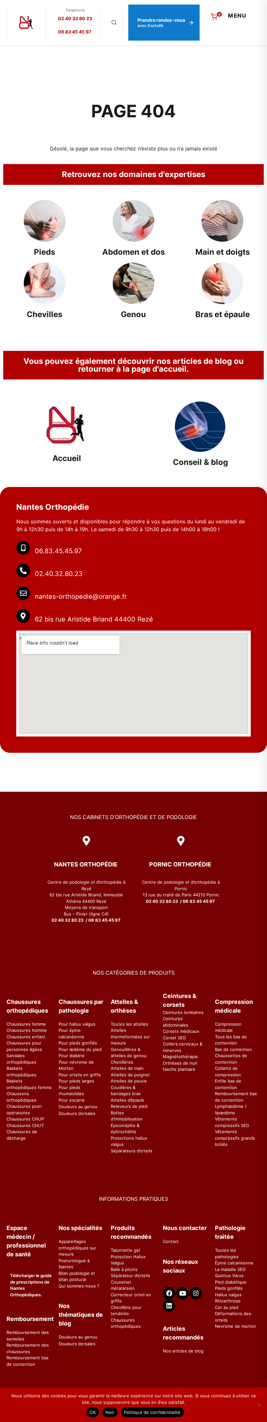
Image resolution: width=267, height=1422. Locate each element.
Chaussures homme (27, 1030)
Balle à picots (124, 1269)
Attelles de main (127, 1068)
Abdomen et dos (133, 252)
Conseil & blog (200, 462)
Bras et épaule (222, 314)
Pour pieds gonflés (78, 1042)
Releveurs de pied (129, 1106)
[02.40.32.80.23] (23, 570)
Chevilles (44, 314)
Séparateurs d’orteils (131, 1150)
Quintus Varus (229, 1275)
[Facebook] (169, 1293)
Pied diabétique (230, 1282)
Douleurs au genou (78, 1106)
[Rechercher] (114, 23)
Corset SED (174, 1037)
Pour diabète (72, 1055)
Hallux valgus (228, 1294)
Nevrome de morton (235, 1326)
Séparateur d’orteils (130, 1275)
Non (109, 1412)
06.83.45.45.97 (58, 551)
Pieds (44, 252)
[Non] (259, 1405)
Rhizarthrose (228, 1300)
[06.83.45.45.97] (23, 548)
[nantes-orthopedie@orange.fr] (23, 593)
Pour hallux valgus (77, 1024)
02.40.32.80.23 (59, 574)
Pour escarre (72, 1100)
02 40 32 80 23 (75, 18)
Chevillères (122, 1062)
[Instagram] (196, 1293)
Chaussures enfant (26, 1036)
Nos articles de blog (183, 1350)
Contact (171, 1241)
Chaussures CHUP (25, 1118)
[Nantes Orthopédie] (26, 23)
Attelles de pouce (129, 1080)
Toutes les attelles (129, 1024)
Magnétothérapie (180, 1056)
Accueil (66, 458)
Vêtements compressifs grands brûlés (235, 1138)
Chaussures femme (26, 1024)
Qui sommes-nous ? (79, 1285)
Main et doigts (222, 252)
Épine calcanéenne (234, 1262)
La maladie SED (230, 1269)
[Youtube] (182, 1293)
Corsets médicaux (181, 1031)
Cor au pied (226, 1307)
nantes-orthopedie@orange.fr (81, 596)
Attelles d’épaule (127, 1100)
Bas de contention (233, 1049)
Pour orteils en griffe (80, 1074)
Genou (133, 314)
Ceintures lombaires (183, 1012)
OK (93, 1412)
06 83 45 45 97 (74, 31)
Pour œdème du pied (80, 1049)
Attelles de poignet (130, 1074)
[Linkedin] (169, 1306)
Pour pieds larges (76, 1080)
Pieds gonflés (229, 1288)
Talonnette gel (125, 1250)
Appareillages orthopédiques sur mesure (77, 1248)
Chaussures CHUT (25, 1125)
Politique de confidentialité (152, 1412)
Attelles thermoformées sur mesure (130, 1036)
